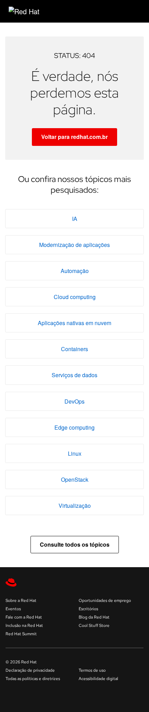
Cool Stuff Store (94, 625)
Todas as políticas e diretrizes (33, 678)
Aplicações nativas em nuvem (74, 323)
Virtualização (75, 506)
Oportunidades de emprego (105, 600)
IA (74, 219)
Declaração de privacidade (30, 670)
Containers (74, 349)
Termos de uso (92, 670)
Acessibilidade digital (98, 678)
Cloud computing (75, 297)
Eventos (13, 609)
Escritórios (88, 609)
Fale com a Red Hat (24, 617)
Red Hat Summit (21, 634)
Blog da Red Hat (94, 617)
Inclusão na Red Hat (24, 625)
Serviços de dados (74, 375)
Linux (74, 453)
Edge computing (74, 427)
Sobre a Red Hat (21, 600)
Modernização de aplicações (74, 245)
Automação (75, 271)
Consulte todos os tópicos (74, 544)
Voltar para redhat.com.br (74, 137)
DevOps (74, 401)
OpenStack (74, 479)
